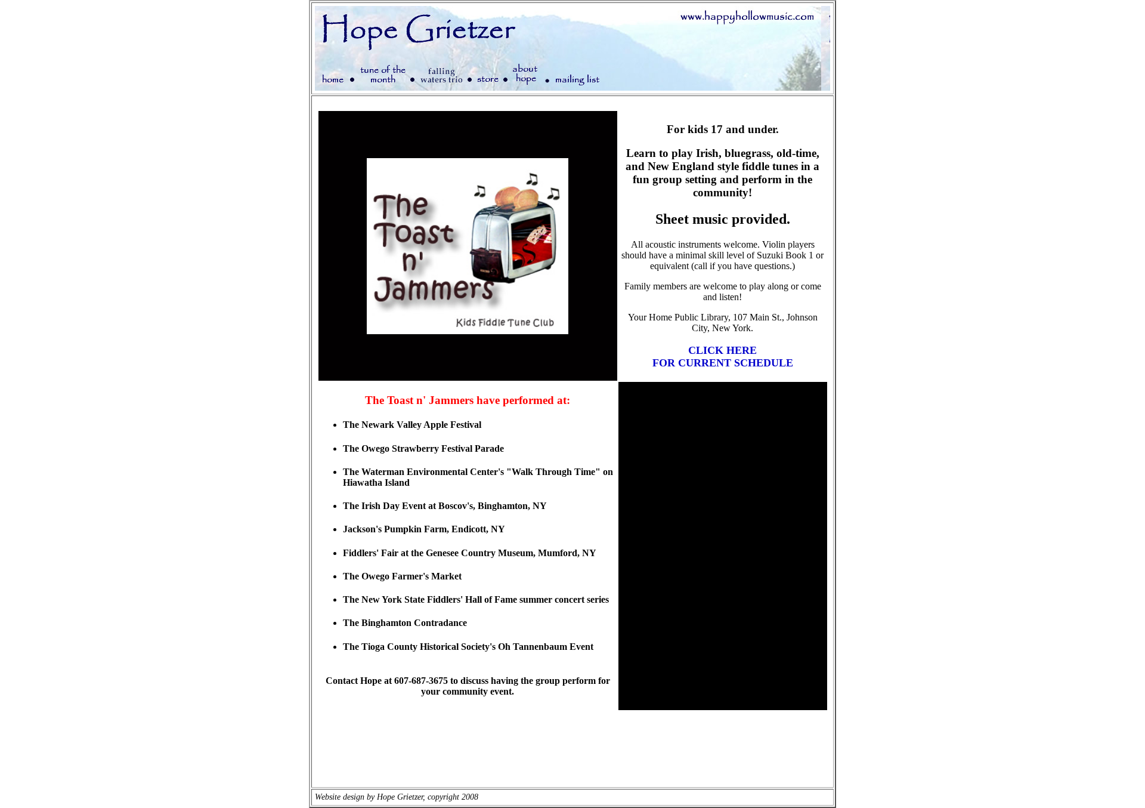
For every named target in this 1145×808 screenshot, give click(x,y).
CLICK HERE (722, 350)
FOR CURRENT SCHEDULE (722, 363)
